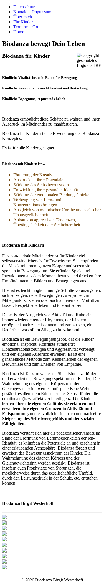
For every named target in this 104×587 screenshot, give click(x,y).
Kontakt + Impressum (32, 11)
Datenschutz (24, 6)
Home (18, 31)
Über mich (22, 16)
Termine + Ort (25, 26)
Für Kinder (23, 21)
